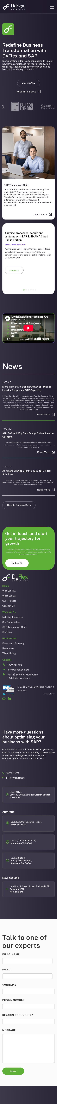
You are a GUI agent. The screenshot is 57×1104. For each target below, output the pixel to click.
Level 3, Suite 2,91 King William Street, (21, 861)
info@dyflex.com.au (15, 778)
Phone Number (13, 1000)
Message (9, 1030)
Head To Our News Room (19, 505)
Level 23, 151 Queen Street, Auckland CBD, (30, 889)
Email (6, 969)
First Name (11, 954)
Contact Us (17, 563)
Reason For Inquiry (17, 1015)
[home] (14, 7)
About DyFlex (28, 83)
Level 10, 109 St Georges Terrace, (27, 823)
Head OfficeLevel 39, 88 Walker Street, (30, 795)
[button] (52, 6)
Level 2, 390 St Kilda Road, (23, 841)
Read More (14, 270)
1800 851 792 (12, 773)
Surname (9, 984)
